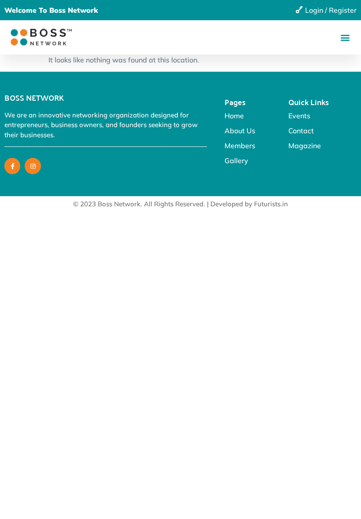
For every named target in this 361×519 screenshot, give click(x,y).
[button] (345, 37)
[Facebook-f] (12, 166)
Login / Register (331, 10)
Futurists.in (271, 204)
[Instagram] (33, 166)
